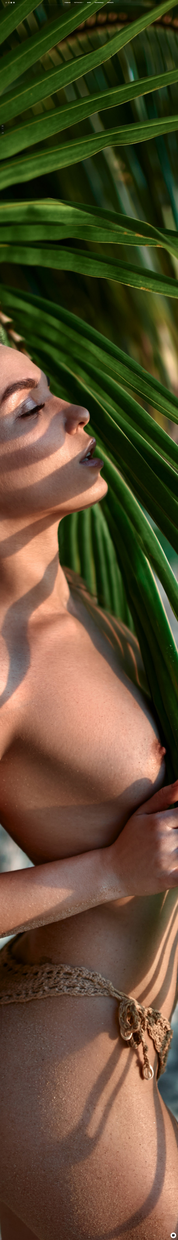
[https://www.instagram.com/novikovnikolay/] (8, 2)
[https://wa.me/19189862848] (6, 2)
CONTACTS (110, 2)
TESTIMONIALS (99, 2)
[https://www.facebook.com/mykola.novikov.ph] (14, 2)
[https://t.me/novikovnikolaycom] (11, 2)
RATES (89, 2)
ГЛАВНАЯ (67, 2)
